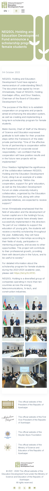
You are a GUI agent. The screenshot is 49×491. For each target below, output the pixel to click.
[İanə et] (16, 11)
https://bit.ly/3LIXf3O (24, 273)
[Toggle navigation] (23, 11)
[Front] (12, 4)
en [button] (5, 11)
